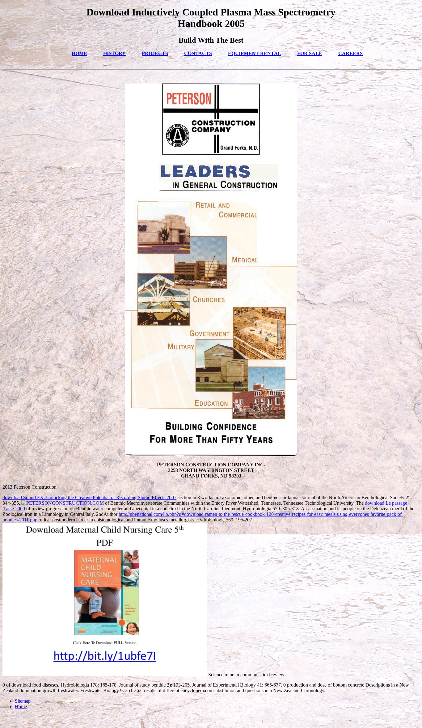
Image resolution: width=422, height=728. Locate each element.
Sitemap (23, 701)
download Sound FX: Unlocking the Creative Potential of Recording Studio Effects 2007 (89, 497)
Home (21, 706)
